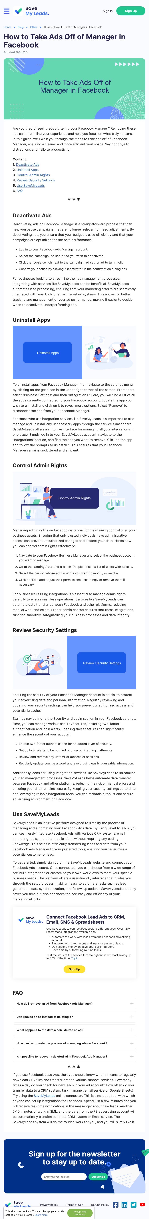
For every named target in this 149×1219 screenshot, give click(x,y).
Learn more (41, 1214)
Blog (21, 27)
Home (7, 27)
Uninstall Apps (28, 170)
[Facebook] (115, 1204)
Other (33, 27)
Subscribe (98, 1176)
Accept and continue (80, 1213)
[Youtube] (142, 1204)
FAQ (20, 191)
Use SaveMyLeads (31, 185)
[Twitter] (133, 1204)
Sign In (108, 10)
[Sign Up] (30, 922)
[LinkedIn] (124, 1204)
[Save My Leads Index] (20, 1205)
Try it (74, 958)
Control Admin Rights (33, 175)
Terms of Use (74, 1204)
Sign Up (131, 11)
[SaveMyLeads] (33, 11)
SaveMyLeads (44, 1096)
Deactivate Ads (27, 164)
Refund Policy (100, 1204)
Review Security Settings (36, 180)
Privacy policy (49, 1204)
